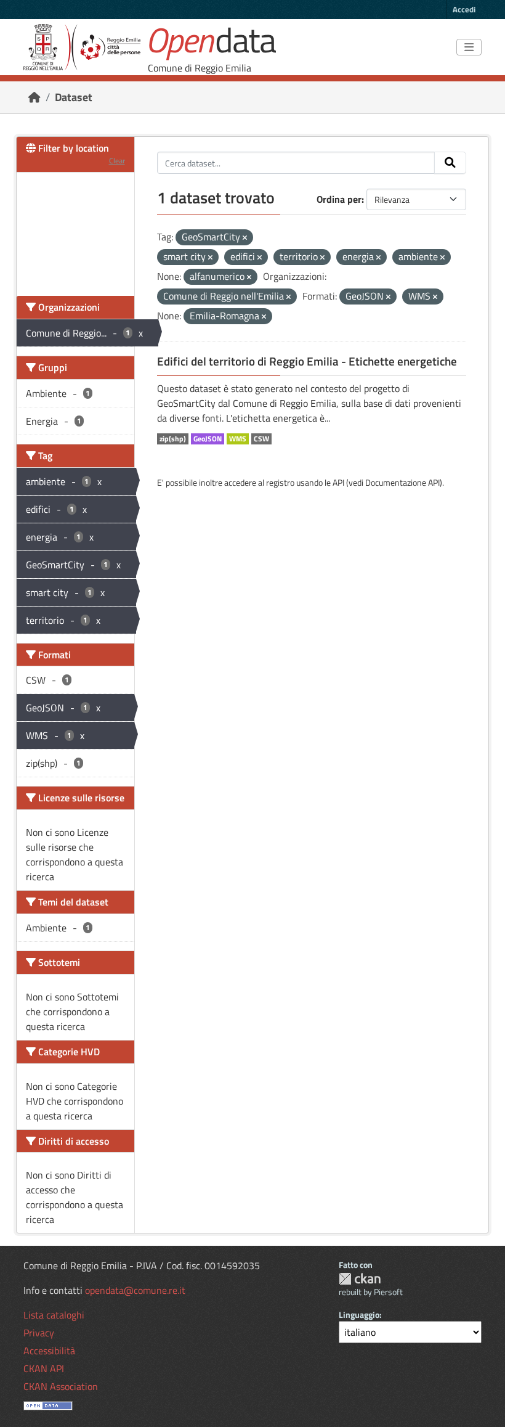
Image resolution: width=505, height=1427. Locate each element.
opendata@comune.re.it (135, 1290)
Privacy (38, 1332)
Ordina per (339, 199)
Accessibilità (49, 1350)
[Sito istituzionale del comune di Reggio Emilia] (81, 47)
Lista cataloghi (53, 1314)
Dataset (73, 97)
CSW (261, 438)
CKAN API (43, 1368)
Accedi (464, 9)
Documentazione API (402, 482)
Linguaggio (359, 1314)
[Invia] (450, 163)
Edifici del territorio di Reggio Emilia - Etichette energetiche (307, 361)
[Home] (34, 97)
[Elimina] (245, 238)
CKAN (360, 1278)
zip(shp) (173, 438)
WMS (237, 438)
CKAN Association (60, 1386)
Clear (117, 160)
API (338, 482)
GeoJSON (207, 438)
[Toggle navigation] (469, 47)
